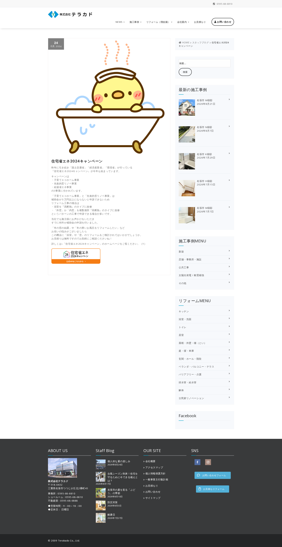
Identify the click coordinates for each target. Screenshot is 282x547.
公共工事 (184, 267)
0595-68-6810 (224, 3)
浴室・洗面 (185, 319)
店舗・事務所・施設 (190, 259)
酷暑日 (111, 514)
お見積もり (200, 21)
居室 (181, 335)
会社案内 (182, 21)
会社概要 (150, 461)
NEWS (119, 21)
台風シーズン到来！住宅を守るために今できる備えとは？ (123, 477)
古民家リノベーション (191, 398)
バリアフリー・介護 (190, 374)
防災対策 (113, 502)
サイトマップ (153, 497)
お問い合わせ (223, 21)
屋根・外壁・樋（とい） (193, 343)
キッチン (184, 311)
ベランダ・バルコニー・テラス (196, 366)
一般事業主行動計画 (156, 479)
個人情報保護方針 (155, 473)
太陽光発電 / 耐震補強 (191, 275)
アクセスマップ (154, 467)
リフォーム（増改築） (158, 21)
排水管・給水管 (187, 382)
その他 (182, 283)
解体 (181, 390)
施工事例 (135, 21)
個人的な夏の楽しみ (119, 461)
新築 (181, 251)
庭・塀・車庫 (186, 350)
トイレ (182, 327)
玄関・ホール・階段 (190, 358)
